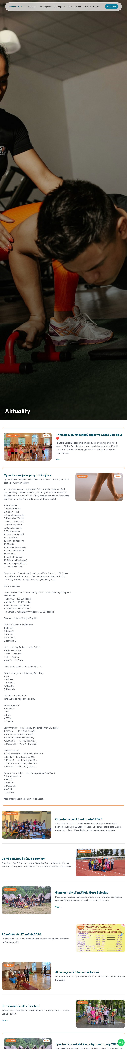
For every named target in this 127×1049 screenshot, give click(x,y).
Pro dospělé (45, 6)
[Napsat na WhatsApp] (121, 1042)
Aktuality (78, 6)
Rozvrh (88, 6)
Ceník (70, 6)
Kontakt (96, 6)
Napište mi (111, 6)
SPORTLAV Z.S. (15, 6)
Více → (59, 460)
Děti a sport (59, 6)
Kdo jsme (32, 6)
